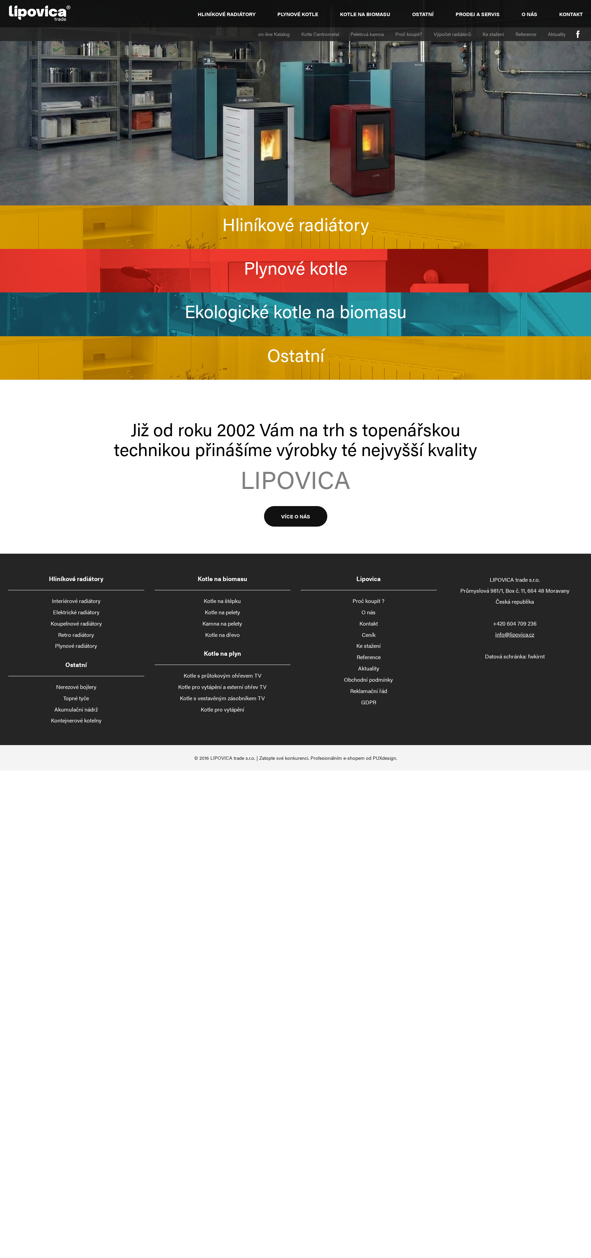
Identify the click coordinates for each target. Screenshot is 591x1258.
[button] (295, 227)
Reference (525, 33)
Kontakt (571, 13)
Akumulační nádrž (76, 709)
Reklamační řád (368, 691)
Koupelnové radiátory (76, 623)
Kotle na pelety (222, 612)
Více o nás (295, 515)
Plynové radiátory (76, 646)
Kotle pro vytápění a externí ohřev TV (222, 687)
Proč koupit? (408, 33)
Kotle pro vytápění (222, 709)
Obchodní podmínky (368, 679)
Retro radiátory (76, 635)
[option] (295, 102)
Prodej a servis (478, 13)
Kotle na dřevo (222, 635)
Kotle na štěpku (222, 601)
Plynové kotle (297, 13)
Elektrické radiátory (76, 612)
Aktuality (557, 33)
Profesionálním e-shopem (338, 757)
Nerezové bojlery (76, 687)
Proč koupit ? (368, 601)
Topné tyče (76, 698)
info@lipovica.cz (514, 634)
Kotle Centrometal (320, 33)
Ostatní (423, 13)
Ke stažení (493, 33)
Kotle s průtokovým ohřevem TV (222, 675)
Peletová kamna (367, 33)
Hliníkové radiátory (226, 13)
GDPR (368, 702)
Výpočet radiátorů (452, 33)
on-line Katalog (274, 33)
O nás (529, 13)
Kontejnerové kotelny (76, 720)
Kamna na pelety (222, 623)
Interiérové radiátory (76, 601)
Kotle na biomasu (365, 13)
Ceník (369, 635)
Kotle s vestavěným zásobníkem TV (222, 698)
